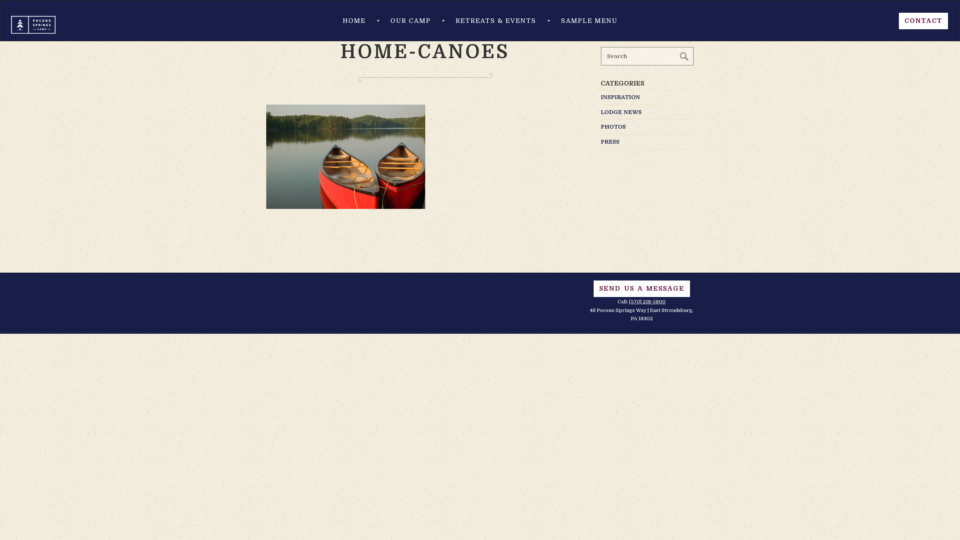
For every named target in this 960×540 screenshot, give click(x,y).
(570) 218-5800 (647, 301)
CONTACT (923, 20)
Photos (613, 126)
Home (354, 20)
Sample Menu (589, 20)
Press (610, 141)
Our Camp (410, 20)
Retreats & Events (496, 20)
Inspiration (620, 97)
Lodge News (621, 112)
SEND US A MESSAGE (641, 288)
